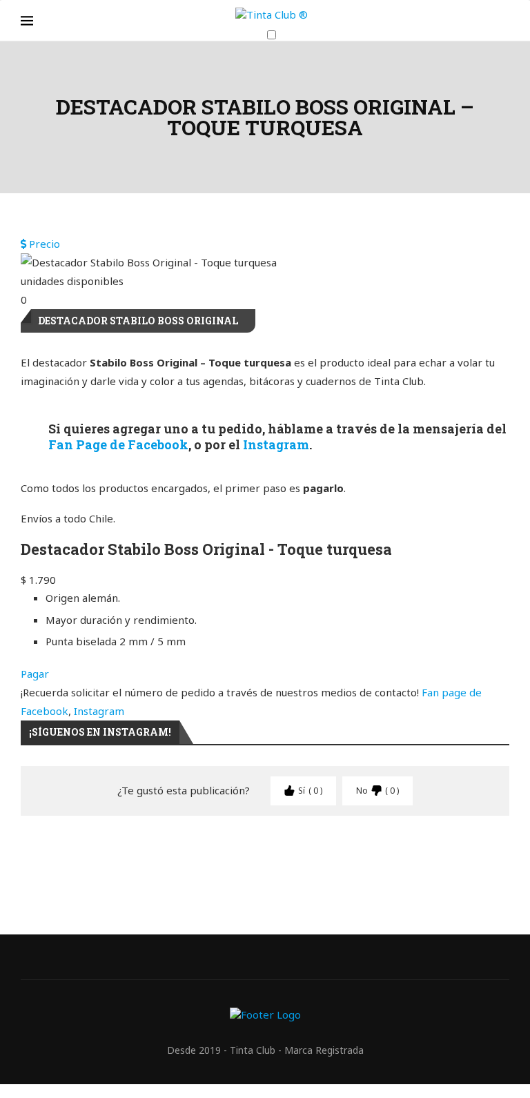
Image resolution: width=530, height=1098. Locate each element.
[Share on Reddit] (262, 853)
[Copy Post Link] (361, 853)
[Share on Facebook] (130, 853)
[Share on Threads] (428, 853)
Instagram (276, 444)
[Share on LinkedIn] (229, 853)
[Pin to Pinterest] (196, 853)
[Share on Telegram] (328, 853)
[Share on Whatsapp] (295, 853)
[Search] (502, 62)
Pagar (35, 673)
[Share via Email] (461, 853)
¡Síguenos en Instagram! (100, 731)
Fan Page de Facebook (118, 444)
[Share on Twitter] (163, 853)
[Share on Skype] (395, 853)
